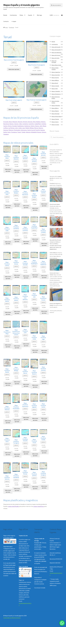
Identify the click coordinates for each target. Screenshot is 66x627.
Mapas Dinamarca (56, 94)
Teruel (19, 132)
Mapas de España (56, 49)
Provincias (11, 27)
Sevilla (5, 132)
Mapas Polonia (55, 119)
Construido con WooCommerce (12, 618)
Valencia (28, 132)
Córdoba (43, 124)
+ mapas (13, 21)
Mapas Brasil (55, 83)
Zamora (44, 132)
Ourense (5, 130)
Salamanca (24, 130)
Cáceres (16, 124)
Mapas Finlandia (56, 105)
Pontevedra (17, 130)
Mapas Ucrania (55, 124)
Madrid (27, 128)
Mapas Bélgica (55, 80)
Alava (10, 122)
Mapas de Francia (56, 55)
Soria (9, 132)
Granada (14, 126)
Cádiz (20, 124)
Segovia (42, 130)
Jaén (41, 126)
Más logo (39, 15)
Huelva (32, 126)
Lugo (23, 128)
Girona (10, 126)
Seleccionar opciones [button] (14, 69)
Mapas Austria (55, 77)
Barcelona (6, 124)
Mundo (5, 15)
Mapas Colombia (56, 91)
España (30, 15)
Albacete (14, 122)
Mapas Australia (56, 75)
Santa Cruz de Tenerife (33, 130)
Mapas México (55, 108)
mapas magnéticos (38, 506)
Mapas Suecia (55, 122)
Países (21, 15)
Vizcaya (39, 132)
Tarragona (14, 132)
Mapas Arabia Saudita (55, 68)
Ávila (34, 122)
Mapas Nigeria (55, 111)
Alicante (20, 122)
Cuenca (5, 126)
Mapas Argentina (56, 72)
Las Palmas (11, 128)
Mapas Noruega (55, 113)
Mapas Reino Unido (56, 65)
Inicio (6, 27)
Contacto (6, 21)
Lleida (20, 128)
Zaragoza (6, 134)
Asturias (30, 122)
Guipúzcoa (27, 126)
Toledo (23, 132)
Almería (25, 122)
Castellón (31, 124)
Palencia (11, 130)
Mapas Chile (55, 88)
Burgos (12, 124)
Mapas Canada (55, 86)
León (16, 128)
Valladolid (33, 132)
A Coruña (5, 122)
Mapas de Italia (55, 58)
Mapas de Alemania (56, 52)
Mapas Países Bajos (56, 116)
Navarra (41, 128)
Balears (43, 122)
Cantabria (25, 124)
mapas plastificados (13, 506)
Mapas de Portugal (54, 61)
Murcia (36, 128)
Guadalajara (20, 126)
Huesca (37, 126)
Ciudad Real (37, 124)
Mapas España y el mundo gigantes (21, 5)
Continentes (13, 15)
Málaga (32, 128)
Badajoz (38, 122)
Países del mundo (56, 47)
